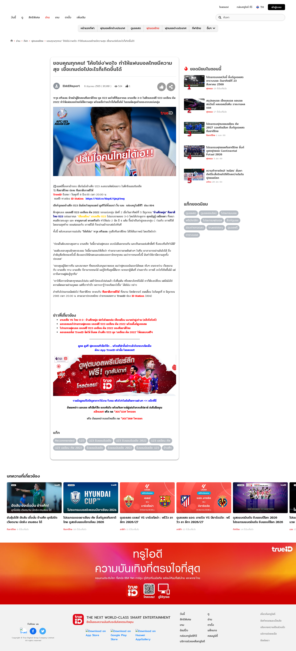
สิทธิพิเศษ (34, 17)
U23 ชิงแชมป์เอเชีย (100, 440)
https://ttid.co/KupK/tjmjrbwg (105, 198)
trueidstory (215, 227)
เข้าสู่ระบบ (276, 7)
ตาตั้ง (68, 17)
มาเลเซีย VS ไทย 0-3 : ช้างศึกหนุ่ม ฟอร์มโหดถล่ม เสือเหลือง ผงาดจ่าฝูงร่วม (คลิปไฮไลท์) (108, 320)
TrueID (21, 7)
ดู (22, 17)
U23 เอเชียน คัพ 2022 (68, 448)
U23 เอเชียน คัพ (160, 440)
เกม (57, 17)
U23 (81, 440)
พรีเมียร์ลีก (192, 220)
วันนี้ (13, 17)
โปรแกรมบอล (229, 213)
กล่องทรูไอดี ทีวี (244, 7)
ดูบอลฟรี (233, 227)
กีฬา (26, 41)
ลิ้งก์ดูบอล (232, 220)
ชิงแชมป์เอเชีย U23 (148, 448)
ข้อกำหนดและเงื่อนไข (270, 621)
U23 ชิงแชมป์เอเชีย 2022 (131, 440)
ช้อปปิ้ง (184, 630)
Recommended (65, 440)
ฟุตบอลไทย (152, 28)
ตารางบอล (192, 235)
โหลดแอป (224, 7)
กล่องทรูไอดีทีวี (188, 636)
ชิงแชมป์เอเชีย (95, 448)
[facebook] (33, 631)
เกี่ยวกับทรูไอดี (267, 614)
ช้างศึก (168, 448)
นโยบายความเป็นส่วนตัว (272, 627)
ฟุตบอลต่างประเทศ (175, 28)
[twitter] (42, 631)
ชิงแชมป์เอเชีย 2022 (120, 448)
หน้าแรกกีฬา (88, 28)
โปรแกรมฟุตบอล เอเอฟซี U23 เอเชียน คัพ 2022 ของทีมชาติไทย (95, 328)
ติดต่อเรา (264, 640)
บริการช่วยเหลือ (268, 634)
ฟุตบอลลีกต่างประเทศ (112, 28)
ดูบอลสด (136, 28)
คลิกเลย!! (99, 412)
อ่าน (47, 17)
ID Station (138, 296)
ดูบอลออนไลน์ (209, 213)
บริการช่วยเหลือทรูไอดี (192, 641)
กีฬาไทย (196, 28)
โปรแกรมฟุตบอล (212, 220)
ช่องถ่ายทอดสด (195, 227)
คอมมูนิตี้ (213, 636)
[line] (23, 631)
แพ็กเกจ (212, 630)
